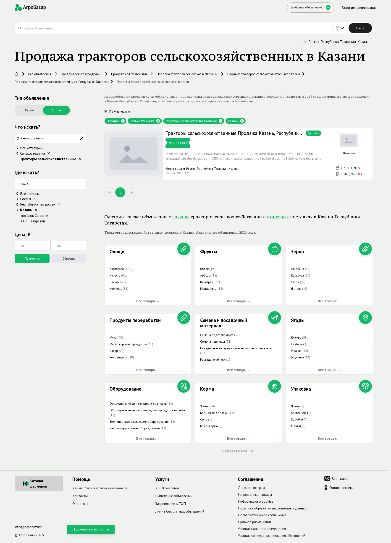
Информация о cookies (255, 501)
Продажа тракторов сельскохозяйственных (187, 74)
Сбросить (69, 258)
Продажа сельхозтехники (129, 74)
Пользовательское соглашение (262, 515)
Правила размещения (254, 522)
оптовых (279, 216)
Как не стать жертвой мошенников (99, 488)
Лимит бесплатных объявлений (179, 511)
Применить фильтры (90, 529)
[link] (238, 154)
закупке (181, 216)
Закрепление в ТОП (170, 503)
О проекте (80, 503)
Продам (56, 110)
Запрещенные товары (255, 494)
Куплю (29, 110)
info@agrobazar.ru (29, 527)
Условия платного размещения (262, 528)
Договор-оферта (251, 487)
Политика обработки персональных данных (272, 508)
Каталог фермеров (38, 483)
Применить (32, 258)
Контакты (80, 495)
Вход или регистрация (359, 7)
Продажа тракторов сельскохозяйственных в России (264, 74)
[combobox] (124, 111)
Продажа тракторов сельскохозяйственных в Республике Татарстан (62, 82)
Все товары (146, 301)
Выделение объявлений (173, 495)
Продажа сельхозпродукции (81, 74)
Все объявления (39, 74)
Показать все (234, 451)
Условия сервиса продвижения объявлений (271, 535)
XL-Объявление (167, 488)
